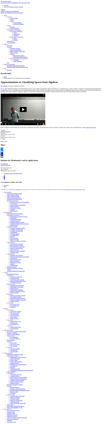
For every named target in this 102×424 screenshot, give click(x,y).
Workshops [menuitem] (16, 60)
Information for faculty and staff (15, 354)
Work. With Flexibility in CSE (14, 407)
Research (12, 209)
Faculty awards (11, 394)
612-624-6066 (4, 163)
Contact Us (10, 325)
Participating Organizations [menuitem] (14, 29)
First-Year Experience (15, 259)
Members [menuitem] (15, 35)
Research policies (14, 383)
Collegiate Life (11, 254)
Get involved (10, 275)
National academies (15, 397)
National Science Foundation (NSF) (13, 173)
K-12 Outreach (7, 409)
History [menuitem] (12, 19)
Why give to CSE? (15, 304)
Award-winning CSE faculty (17, 396)
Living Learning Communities (17, 205)
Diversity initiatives (15, 338)
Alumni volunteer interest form (18, 281)
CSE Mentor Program (15, 282)
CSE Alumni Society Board (17, 279)
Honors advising (14, 239)
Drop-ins (12, 236)
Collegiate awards (14, 402)
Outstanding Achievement (16, 287)
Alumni (6, 272)
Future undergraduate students (14, 193)
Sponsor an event (11, 422)
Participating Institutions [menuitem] (16, 31)
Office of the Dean (15, 358)
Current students (8, 212)
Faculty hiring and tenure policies (18, 377)
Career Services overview (16, 244)
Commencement (14, 235)
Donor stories (13, 317)
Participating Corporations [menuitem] (16, 37)
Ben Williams (4, 86)
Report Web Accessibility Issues (78, 189)
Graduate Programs (15, 369)
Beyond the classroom (12, 200)
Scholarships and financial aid (14, 199)
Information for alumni (12, 274)
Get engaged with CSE (16, 277)
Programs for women (15, 208)
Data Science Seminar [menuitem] (18, 55)
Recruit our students (12, 333)
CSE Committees (11, 371)
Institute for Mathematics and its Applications (12, 12)
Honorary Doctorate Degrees (17, 291)
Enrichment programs (12, 414)
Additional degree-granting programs (19, 223)
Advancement (13, 350)
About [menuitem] (5, 15)
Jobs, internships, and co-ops (17, 246)
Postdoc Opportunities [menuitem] (9, 64)
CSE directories (14, 328)
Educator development (12, 419)
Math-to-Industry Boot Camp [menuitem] (17, 51)
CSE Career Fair (14, 249)
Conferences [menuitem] (16, 34)
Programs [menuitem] (9, 47)
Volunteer (9, 420)
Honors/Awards (11, 284)
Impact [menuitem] (12, 21)
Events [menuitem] (5, 44)
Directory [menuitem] (12, 27)
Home (5, 76)
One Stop (6, 5)
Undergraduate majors (15, 219)
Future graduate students (13, 196)
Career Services (11, 242)
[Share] (51, 149)
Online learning (14, 225)
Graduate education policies (17, 380)
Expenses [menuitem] (9, 70)
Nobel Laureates (14, 292)
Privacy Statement (67, 189)
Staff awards (10, 404)
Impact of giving (14, 318)
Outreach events (11, 413)
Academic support (14, 234)
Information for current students (15, 213)
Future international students (14, 198)
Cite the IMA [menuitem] (10, 41)
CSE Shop (13, 393)
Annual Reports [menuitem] (17, 22)
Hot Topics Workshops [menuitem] (16, 50)
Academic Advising (12, 226)
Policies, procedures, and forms (18, 241)
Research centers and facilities (17, 389)
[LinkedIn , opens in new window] (51, 156)
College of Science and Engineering (10, 11)
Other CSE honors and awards (18, 403)
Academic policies (14, 376)
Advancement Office (15, 327)
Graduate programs (15, 221)
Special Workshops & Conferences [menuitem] (19, 58)
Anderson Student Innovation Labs (16, 271)
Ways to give (10, 320)
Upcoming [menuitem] (9, 45)
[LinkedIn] (4, 179)
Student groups (14, 211)
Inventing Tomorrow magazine (18, 300)
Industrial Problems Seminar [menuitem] (20, 57)
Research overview (15, 387)
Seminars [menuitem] (12, 54)
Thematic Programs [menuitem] (15, 48)
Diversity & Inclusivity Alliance (15, 268)
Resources (9, 294)
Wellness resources (11, 267)
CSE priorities (13, 346)
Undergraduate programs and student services (21, 370)
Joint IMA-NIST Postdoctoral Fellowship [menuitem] (17, 67)
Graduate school (14, 252)
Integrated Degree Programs (17, 222)
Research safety (14, 391)
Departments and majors (13, 215)
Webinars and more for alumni (17, 295)
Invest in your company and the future (16, 331)
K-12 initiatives (14, 337)
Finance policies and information (18, 379)
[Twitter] (4, 177)
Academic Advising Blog (16, 231)
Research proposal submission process (19, 390)
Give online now (14, 305)
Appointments (13, 232)
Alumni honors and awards (17, 285)
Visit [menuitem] (5, 68)
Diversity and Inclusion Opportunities (19, 202)
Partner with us (11, 335)
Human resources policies (16, 381)
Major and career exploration (17, 251)
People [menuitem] (8, 25)
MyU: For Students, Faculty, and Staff (13, 7)
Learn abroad (13, 203)
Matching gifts (13, 323)
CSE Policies (10, 373)
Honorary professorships (16, 400)
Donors (6, 308)
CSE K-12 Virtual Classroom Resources (17, 417)
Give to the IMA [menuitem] (11, 42)
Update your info (14, 301)
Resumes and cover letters (16, 245)
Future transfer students (13, 195)
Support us (9, 341)
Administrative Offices (12, 356)
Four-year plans (14, 238)
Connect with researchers (13, 334)
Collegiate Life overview (16, 255)
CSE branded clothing (15, 297)
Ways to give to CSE (15, 321)
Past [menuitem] (8, 63)
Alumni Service (14, 288)
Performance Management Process (15, 406)
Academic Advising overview (17, 228)
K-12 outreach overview (13, 410)
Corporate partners (8, 330)
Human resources (14, 363)
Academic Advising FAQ (16, 229)
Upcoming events (14, 278)
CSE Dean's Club (14, 315)
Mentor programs (14, 206)
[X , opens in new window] (51, 154)
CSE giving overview (15, 311)
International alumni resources (17, 298)
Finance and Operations (16, 361)
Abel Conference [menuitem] (17, 61)
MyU (5, 186)
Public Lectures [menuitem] (14, 52)
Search (3, 9)
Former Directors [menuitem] (14, 28)
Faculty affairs (13, 360)
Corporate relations (15, 348)
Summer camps (11, 412)
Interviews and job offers (16, 248)
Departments (13, 218)
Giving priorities (14, 314)
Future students (7, 192)
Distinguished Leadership (16, 290)
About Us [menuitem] (9, 17)
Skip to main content (6, 1)
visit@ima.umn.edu (5, 165)
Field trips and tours (12, 416)
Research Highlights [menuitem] (18, 24)
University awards (14, 399)
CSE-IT (9, 269)
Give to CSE (10, 302)
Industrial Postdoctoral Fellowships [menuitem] (16, 65)
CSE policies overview (16, 374)
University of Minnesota (16, 189)
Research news (11, 340)
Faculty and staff (8, 353)
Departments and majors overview (18, 216)
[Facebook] (4, 176)
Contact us (13, 307)
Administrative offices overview (18, 357)
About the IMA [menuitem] (14, 18)
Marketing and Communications (18, 364)
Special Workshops (5, 131)
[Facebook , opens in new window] (51, 151)
